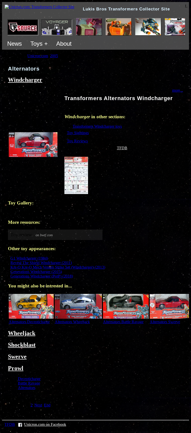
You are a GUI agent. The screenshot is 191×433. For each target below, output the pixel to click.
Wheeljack (21, 333)
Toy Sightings (78, 133)
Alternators (26, 388)
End (47, 405)
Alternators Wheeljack (72, 322)
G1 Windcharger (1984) (29, 258)
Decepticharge (29, 379)
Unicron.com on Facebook (45, 424)
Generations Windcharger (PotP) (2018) (41, 276)
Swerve (17, 356)
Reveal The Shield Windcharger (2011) (41, 263)
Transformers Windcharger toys (97, 126)
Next (38, 405)
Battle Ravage (29, 383)
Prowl (15, 368)
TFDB (122, 148)
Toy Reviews (77, 141)
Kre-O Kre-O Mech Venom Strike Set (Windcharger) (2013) (57, 267)
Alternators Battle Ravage (123, 322)
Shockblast (22, 345)
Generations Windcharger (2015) (36, 272)
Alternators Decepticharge (29, 322)
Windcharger (25, 80)
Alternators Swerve (165, 322)
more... (177, 90)
